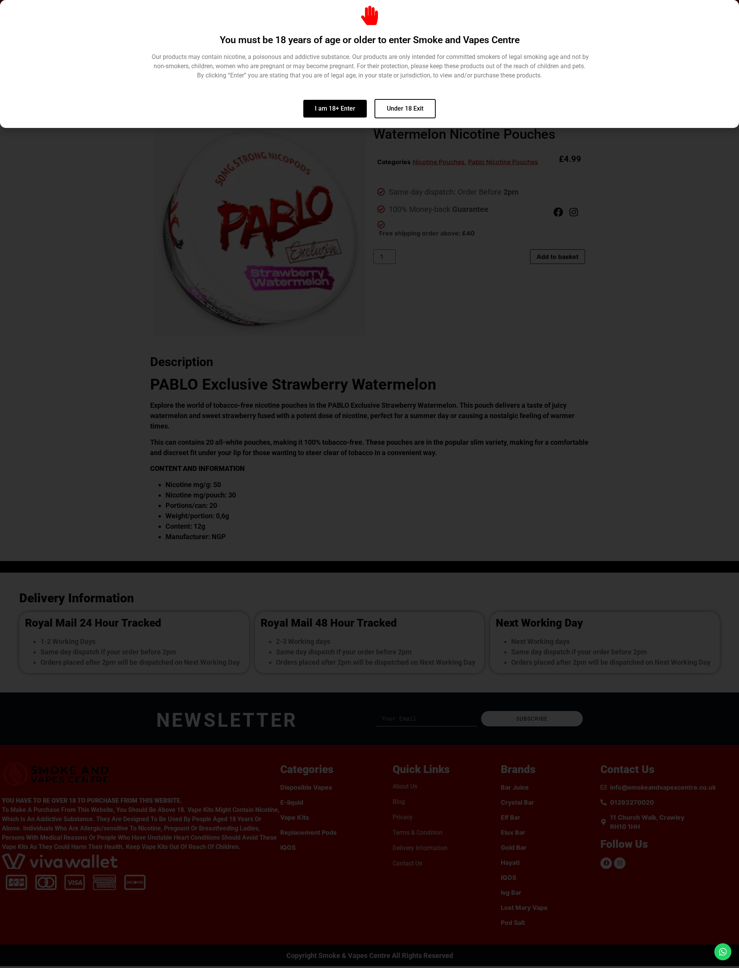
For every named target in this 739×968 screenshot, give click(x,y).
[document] (369, 484)
